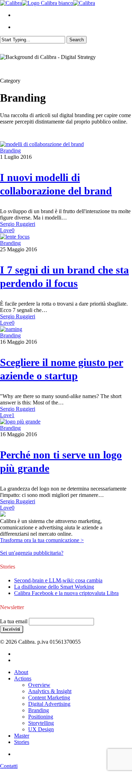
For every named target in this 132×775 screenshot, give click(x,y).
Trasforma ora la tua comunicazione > (42, 540)
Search (76, 39)
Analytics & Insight (49, 691)
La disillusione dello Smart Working (54, 587)
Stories (21, 742)
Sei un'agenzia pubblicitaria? (31, 553)
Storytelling (41, 723)
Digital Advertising (49, 704)
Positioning (40, 717)
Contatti (9, 766)
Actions (22, 678)
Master (21, 736)
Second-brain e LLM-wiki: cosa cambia (58, 580)
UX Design (41, 729)
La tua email (14, 621)
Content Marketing (49, 698)
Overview (39, 685)
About (21, 672)
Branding (10, 151)
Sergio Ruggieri (17, 224)
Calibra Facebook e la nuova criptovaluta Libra (66, 593)
